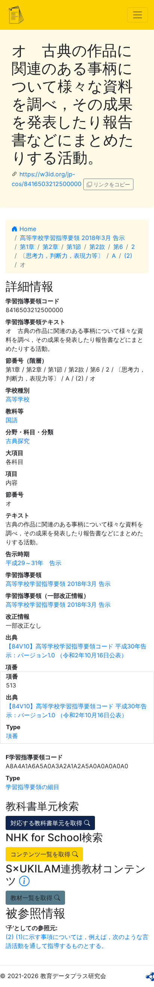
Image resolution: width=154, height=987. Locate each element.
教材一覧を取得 (32, 897)
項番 (12, 736)
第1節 (74, 246)
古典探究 (18, 441)
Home (27, 229)
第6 (118, 246)
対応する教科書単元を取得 (47, 823)
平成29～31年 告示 (33, 563)
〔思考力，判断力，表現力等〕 (62, 255)
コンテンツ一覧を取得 (41, 854)
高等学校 (18, 399)
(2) (128, 255)
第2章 (50, 246)
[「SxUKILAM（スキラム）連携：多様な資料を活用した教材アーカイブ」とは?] (24, 881)
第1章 (27, 246)
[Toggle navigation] (137, 14)
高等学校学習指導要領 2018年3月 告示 (72, 237)
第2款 (97, 246)
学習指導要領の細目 (32, 787)
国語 (12, 420)
